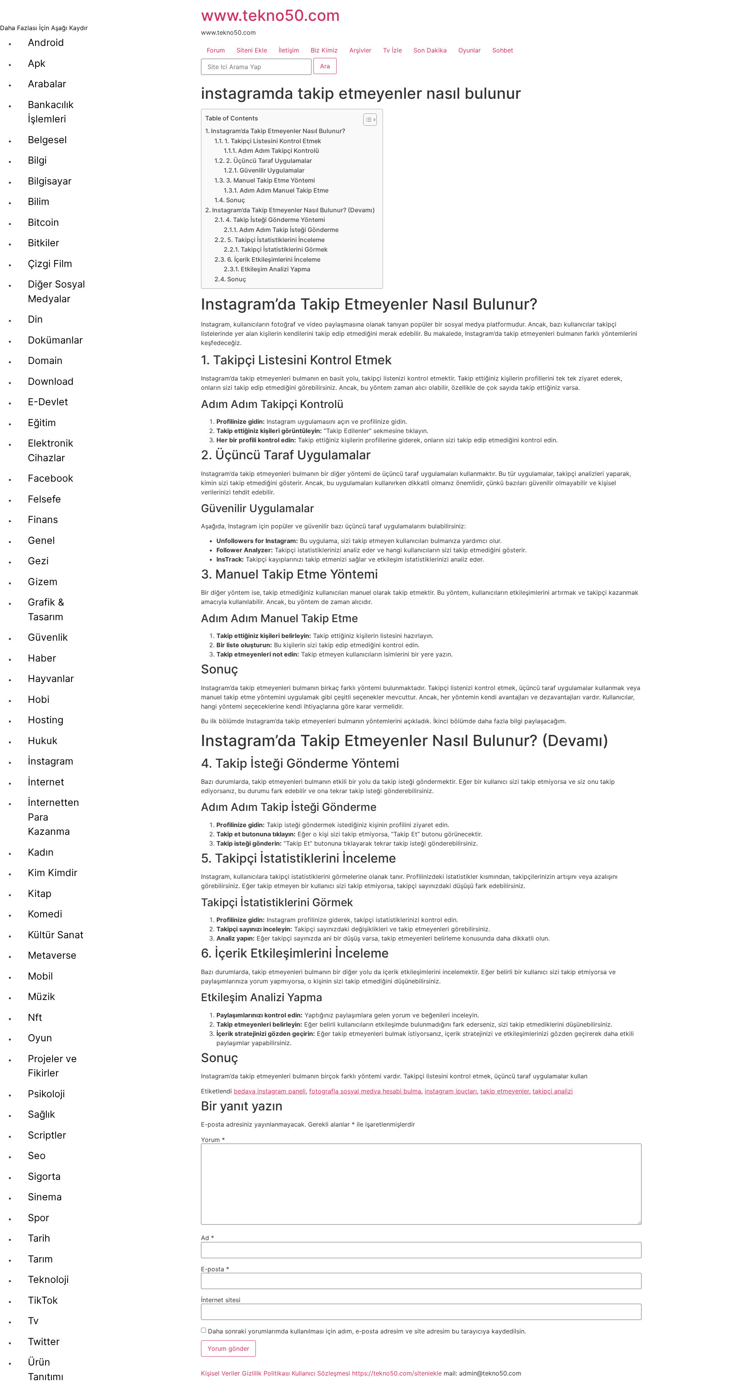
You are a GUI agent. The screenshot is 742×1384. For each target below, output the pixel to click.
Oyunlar (469, 50)
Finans (43, 519)
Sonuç (235, 200)
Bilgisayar (49, 181)
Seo (37, 1155)
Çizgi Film (50, 263)
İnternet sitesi (220, 1300)
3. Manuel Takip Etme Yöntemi (270, 180)
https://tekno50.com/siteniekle (397, 1373)
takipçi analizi (553, 1091)
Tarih (39, 1238)
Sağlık (41, 1114)
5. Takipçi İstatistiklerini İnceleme (276, 240)
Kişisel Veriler (220, 1373)
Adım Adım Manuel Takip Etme (284, 190)
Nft (35, 1017)
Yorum (213, 1140)
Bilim (38, 201)
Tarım (40, 1259)
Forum (216, 50)
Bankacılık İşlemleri (51, 112)
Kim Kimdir (52, 872)
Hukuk (43, 740)
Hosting (45, 720)
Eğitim (42, 422)
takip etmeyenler (504, 1091)
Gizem (43, 581)
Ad (207, 1238)
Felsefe (44, 499)
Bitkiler (43, 243)
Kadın (41, 852)
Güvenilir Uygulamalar (272, 170)
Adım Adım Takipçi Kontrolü (278, 150)
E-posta (215, 1269)
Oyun (40, 1038)
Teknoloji (48, 1279)
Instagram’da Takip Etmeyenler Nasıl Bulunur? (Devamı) (293, 210)
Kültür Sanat (55, 935)
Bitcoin (43, 222)
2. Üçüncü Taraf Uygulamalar (269, 160)
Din (35, 319)
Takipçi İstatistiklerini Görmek (284, 249)
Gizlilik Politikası (266, 1373)
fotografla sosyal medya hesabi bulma (365, 1091)
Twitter (44, 1341)
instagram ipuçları (451, 1091)
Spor (38, 1217)
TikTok (43, 1300)
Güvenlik (48, 637)
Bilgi (37, 160)
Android (46, 42)
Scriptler (47, 1135)
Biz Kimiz (324, 50)
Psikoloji (46, 1094)
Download (51, 381)
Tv (33, 1320)
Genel (41, 540)
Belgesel (47, 140)
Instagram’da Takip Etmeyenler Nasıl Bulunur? (278, 131)
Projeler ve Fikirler (52, 1066)
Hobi (38, 699)
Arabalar (47, 84)
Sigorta (44, 1176)
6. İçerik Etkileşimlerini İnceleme (273, 259)
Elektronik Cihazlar (50, 450)
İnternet (46, 782)
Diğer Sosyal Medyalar (56, 291)
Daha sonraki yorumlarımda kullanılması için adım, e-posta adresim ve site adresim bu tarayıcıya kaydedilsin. (367, 1331)
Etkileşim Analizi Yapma (275, 269)
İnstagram (50, 761)
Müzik (41, 996)
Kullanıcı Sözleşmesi (321, 1373)
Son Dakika (430, 50)
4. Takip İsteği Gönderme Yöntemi (275, 219)
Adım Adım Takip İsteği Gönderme (289, 229)
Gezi (38, 561)
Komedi (45, 914)
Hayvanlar (51, 678)
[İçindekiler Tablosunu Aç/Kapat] (366, 119)
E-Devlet (48, 402)
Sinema (45, 1197)
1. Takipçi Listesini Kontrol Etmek (273, 141)
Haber (42, 658)
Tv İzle (392, 50)
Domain (45, 360)
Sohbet (502, 50)
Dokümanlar (55, 340)
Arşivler (360, 50)
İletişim (289, 50)
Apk (37, 63)
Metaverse (52, 955)
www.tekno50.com (270, 15)
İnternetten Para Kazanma (53, 817)
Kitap (39, 893)
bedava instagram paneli (270, 1091)
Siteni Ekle (252, 50)
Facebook (50, 478)
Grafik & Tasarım (46, 609)
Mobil (40, 976)
